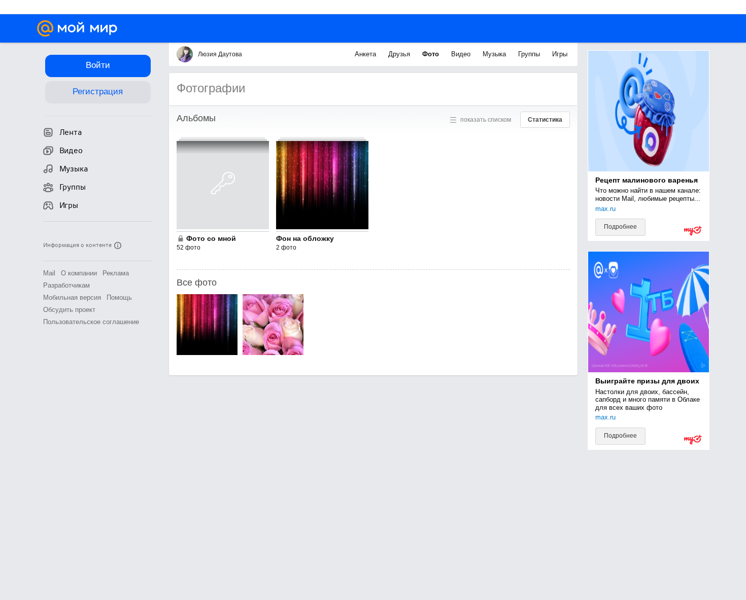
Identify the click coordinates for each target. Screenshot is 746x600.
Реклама (116, 273)
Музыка (495, 54)
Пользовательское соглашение (91, 322)
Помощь (119, 297)
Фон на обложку (305, 238)
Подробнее (620, 226)
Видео (461, 54)
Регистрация (98, 91)
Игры (559, 54)
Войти (98, 65)
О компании (79, 273)
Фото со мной (211, 238)
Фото (431, 54)
